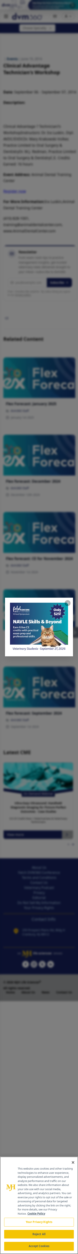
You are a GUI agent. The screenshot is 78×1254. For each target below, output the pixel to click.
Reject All (39, 1234)
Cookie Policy (36, 1213)
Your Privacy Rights (39, 1222)
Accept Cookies (39, 1246)
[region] (39, 1205)
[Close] (73, 1162)
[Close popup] (68, 603)
